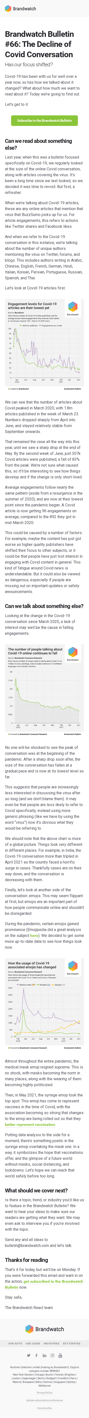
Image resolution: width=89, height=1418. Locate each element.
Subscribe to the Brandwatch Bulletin (44, 120)
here (34, 935)
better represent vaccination (30, 1124)
